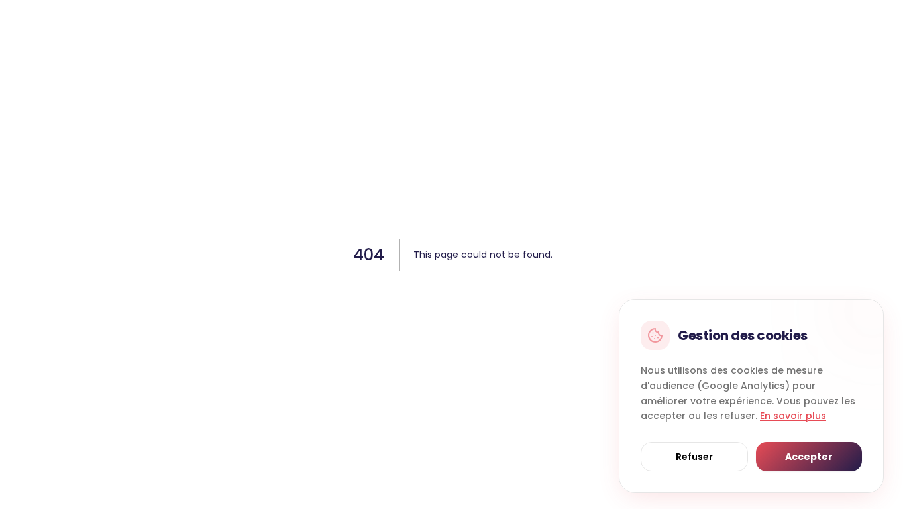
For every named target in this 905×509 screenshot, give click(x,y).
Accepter (809, 456)
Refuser (694, 456)
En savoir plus (793, 415)
